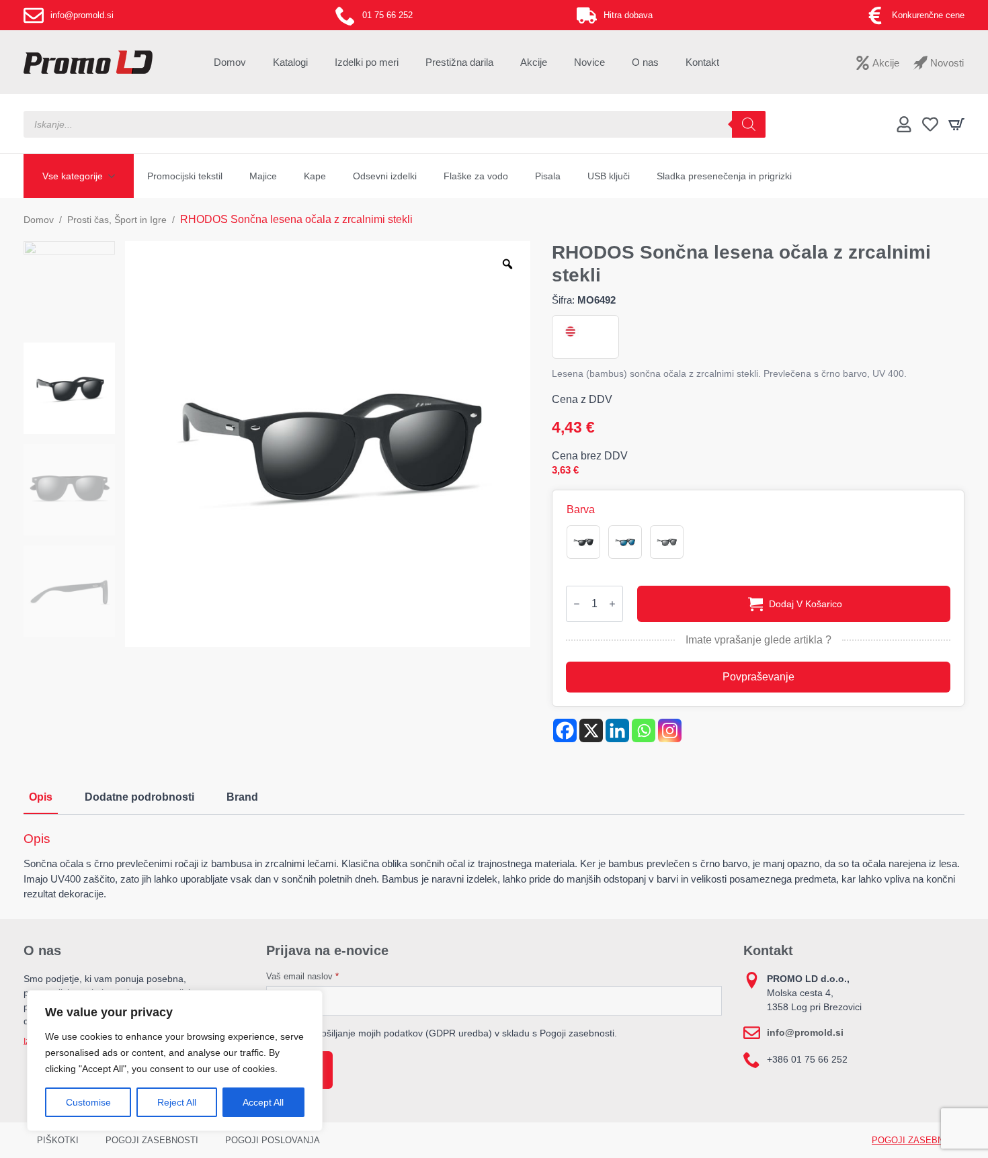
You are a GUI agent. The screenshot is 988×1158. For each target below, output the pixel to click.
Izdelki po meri (367, 62)
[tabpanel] (494, 866)
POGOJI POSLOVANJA (272, 1140)
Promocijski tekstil (184, 176)
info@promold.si (805, 1032)
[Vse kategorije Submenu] (115, 176)
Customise (88, 1102)
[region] (175, 1060)
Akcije (533, 62)
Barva (581, 509)
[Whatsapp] (643, 730)
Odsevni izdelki (385, 176)
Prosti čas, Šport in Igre (117, 219)
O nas (645, 62)
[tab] (41, 797)
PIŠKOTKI (58, 1140)
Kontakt (702, 62)
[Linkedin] (617, 730)
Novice (589, 62)
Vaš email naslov (302, 976)
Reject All (176, 1102)
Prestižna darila (459, 62)
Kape (315, 176)
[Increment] (612, 603)
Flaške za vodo (476, 176)
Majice (263, 176)
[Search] (749, 124)
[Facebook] (565, 730)
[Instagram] (670, 730)
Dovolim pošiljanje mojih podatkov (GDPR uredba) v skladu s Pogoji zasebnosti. (448, 1033)
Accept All (263, 1102)
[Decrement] (576, 603)
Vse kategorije (72, 176)
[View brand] (569, 331)
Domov (230, 62)
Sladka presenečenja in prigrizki (724, 176)
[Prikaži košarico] (956, 124)
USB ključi (608, 176)
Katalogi (290, 62)
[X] (591, 730)
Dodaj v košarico (805, 603)
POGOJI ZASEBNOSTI (152, 1140)
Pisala (548, 176)
